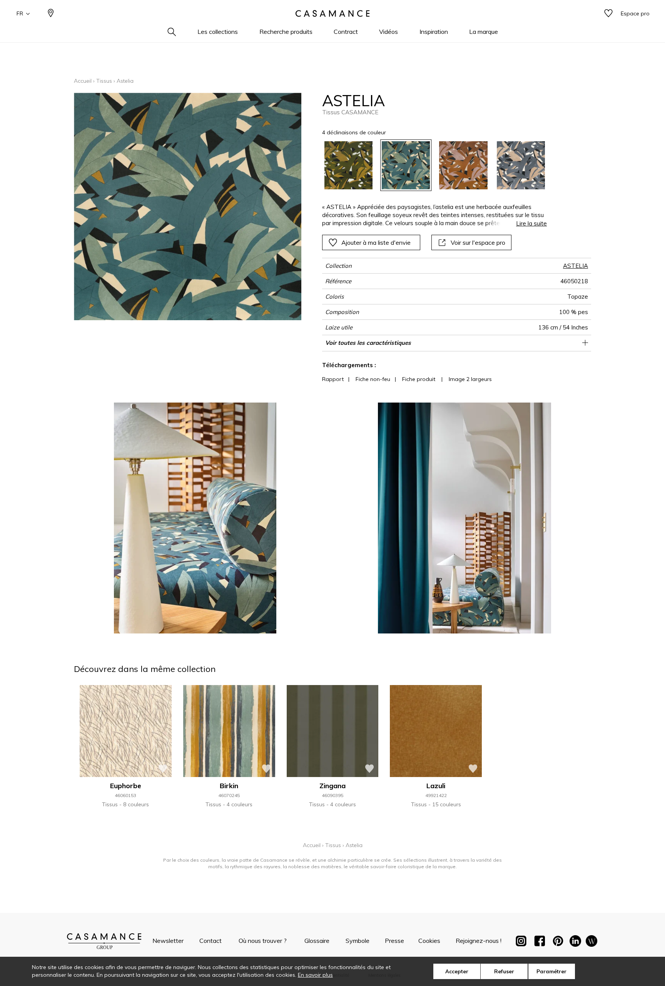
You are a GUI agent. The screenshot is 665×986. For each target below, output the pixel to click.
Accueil (83, 80)
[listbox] (430, 165)
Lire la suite (531, 223)
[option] (348, 165)
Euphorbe (125, 785)
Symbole (357, 940)
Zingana (332, 785)
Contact (210, 940)
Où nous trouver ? (263, 940)
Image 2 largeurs (470, 379)
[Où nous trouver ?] (50, 13)
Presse (394, 940)
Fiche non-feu (373, 379)
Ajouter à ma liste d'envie (376, 242)
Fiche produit (418, 379)
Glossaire (316, 940)
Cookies (429, 940)
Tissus (104, 80)
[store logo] (332, 13)
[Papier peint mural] (591, 942)
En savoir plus (315, 974)
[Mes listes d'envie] (608, 13)
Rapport (333, 379)
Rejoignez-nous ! (478, 940)
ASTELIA (575, 265)
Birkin (229, 785)
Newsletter (168, 940)
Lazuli (435, 785)
